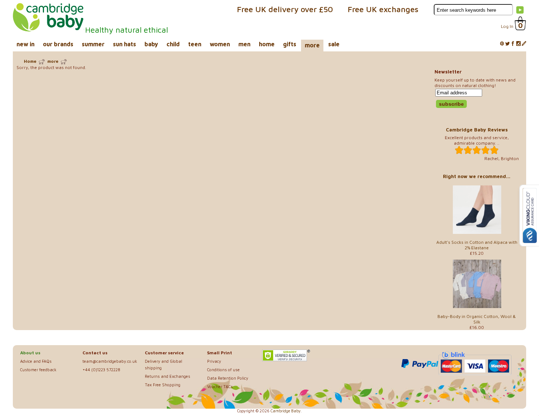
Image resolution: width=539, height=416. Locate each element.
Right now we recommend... (476, 176)
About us (30, 352)
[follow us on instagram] (518, 44)
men (244, 44)
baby (151, 44)
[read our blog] (524, 44)
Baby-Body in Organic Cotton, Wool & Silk (476, 319)
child (173, 44)
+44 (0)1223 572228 (101, 369)
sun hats (124, 44)
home (267, 44)
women (220, 44)
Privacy (214, 361)
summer (93, 44)
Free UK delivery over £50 (285, 9)
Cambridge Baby (286, 411)
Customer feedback (38, 369)
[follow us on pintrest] (502, 44)
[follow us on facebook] (513, 44)
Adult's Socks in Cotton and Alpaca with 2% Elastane (476, 244)
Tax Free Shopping (162, 384)
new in (25, 44)
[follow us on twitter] (507, 44)
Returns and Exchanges (167, 376)
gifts (289, 44)
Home (30, 61)
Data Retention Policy (227, 378)
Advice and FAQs (36, 361)
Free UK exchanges (383, 9)
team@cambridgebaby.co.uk (109, 361)
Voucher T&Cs (220, 386)
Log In (507, 26)
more (312, 45)
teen (194, 44)
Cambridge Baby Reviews (477, 130)
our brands (58, 44)
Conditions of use (223, 369)
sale (334, 44)
